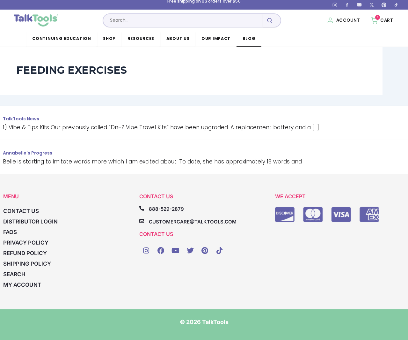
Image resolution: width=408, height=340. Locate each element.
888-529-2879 (166, 209)
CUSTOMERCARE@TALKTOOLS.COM (193, 222)
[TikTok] (396, 5)
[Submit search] (270, 20)
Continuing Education (61, 38)
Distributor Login (30, 221)
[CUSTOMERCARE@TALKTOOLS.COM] (141, 221)
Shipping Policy (27, 264)
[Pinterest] (384, 5)
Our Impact (215, 38)
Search (14, 274)
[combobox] (192, 20)
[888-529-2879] (141, 208)
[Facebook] (347, 5)
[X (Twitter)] (371, 5)
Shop (109, 38)
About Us (178, 38)
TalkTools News (21, 119)
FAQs (10, 232)
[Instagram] (335, 5)
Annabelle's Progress (27, 153)
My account (22, 285)
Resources (141, 38)
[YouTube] (359, 5)
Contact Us (21, 211)
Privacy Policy (25, 242)
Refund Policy (25, 253)
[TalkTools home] (36, 20)
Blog (249, 38)
